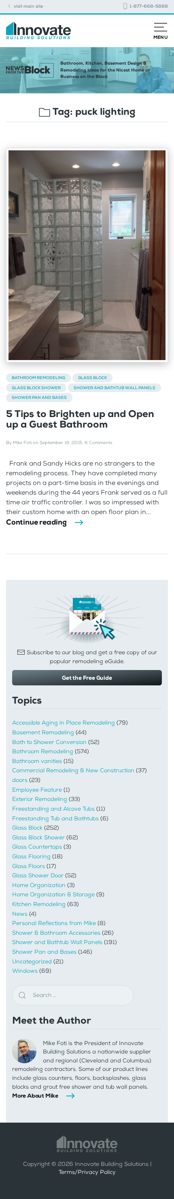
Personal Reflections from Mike (54, 923)
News (20, 914)
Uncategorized (32, 961)
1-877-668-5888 (148, 6)
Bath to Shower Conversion (49, 742)
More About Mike (35, 1095)
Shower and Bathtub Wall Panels (114, 387)
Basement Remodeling (43, 732)
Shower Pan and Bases (39, 397)
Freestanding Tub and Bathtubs (55, 818)
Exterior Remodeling (39, 799)
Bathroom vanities (37, 761)
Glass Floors (28, 866)
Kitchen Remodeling (39, 904)
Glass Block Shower (36, 387)
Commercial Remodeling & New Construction (73, 770)
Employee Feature (37, 790)
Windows (25, 971)
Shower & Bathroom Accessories (56, 933)
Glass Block (92, 377)
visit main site (28, 6)
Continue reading (36, 522)
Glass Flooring (31, 856)
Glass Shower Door (38, 875)
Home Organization (39, 885)
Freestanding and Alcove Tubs (53, 809)
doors (20, 780)
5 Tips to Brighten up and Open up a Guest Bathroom (80, 419)
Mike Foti (22, 443)
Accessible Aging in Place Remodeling (63, 723)
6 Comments (98, 443)
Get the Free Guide (87, 677)
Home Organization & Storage (53, 894)
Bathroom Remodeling (38, 377)
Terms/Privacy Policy (87, 1172)
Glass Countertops (37, 847)
